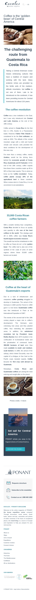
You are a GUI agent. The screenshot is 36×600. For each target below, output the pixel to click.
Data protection (25, 589)
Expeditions (7, 540)
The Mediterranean (9, 558)
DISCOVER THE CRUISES (14, 449)
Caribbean (7, 560)
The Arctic (7, 555)
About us (6, 532)
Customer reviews (9, 542)
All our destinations (9, 563)
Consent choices (9, 545)
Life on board (8, 537)
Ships (5, 535)
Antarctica (7, 553)
